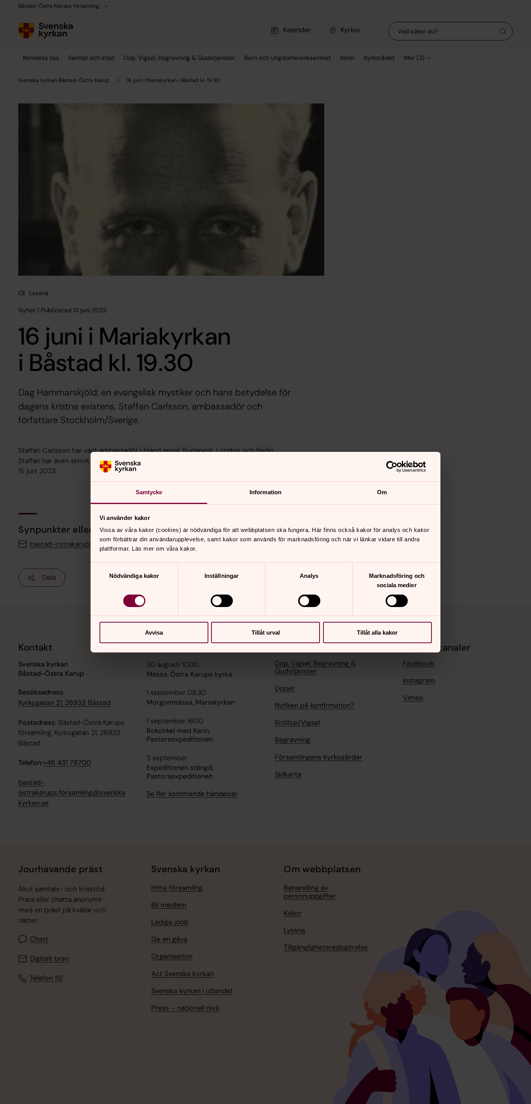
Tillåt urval (266, 632)
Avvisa (154, 632)
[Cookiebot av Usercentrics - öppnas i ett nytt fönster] (398, 466)
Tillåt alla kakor (377, 632)
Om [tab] (382, 492)
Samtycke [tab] (149, 492)
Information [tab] (265, 492)
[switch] (222, 601)
